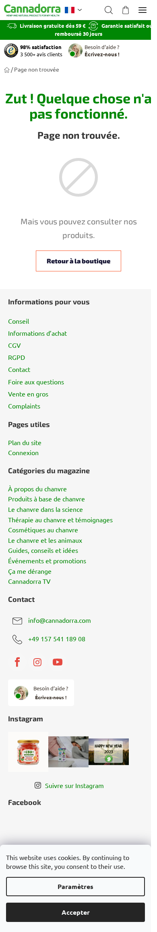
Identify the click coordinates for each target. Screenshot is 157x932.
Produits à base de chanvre (46, 499)
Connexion (23, 452)
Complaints (24, 406)
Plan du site (24, 442)
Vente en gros (28, 394)
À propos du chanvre (37, 489)
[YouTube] (57, 662)
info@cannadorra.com (59, 620)
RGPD (16, 357)
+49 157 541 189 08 (56, 639)
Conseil (18, 321)
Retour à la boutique (78, 261)
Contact (19, 369)
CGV (14, 345)
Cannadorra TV (29, 581)
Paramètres (75, 886)
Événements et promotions (47, 561)
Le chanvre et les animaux (45, 540)
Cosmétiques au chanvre (43, 530)
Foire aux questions (36, 382)
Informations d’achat (37, 333)
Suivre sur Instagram (74, 785)
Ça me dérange (30, 571)
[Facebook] (17, 662)
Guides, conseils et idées (43, 550)
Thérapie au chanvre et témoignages (60, 519)
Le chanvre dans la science (45, 509)
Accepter (76, 912)
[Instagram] (37, 662)
